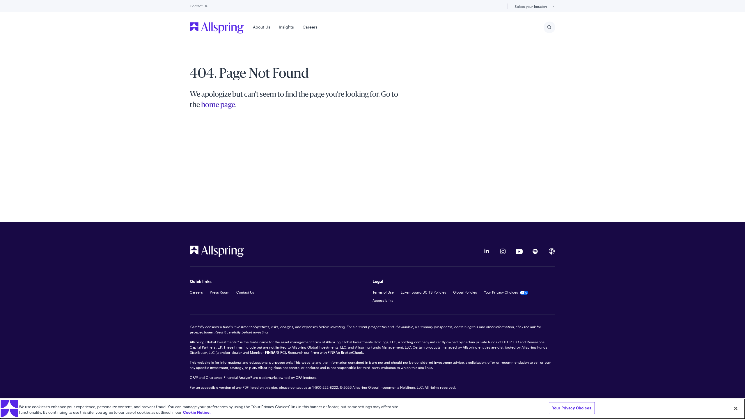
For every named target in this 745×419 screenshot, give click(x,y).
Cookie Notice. (197, 412)
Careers (310, 26)
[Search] (549, 27)
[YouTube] (519, 251)
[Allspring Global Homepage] (217, 251)
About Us (261, 26)
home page (218, 105)
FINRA (270, 352)
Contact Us (198, 6)
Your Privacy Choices (572, 408)
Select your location (531, 6)
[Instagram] (502, 251)
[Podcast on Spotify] (535, 251)
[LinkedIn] (486, 251)
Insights (286, 26)
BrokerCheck (352, 352)
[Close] (735, 408)
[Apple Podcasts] (551, 251)
